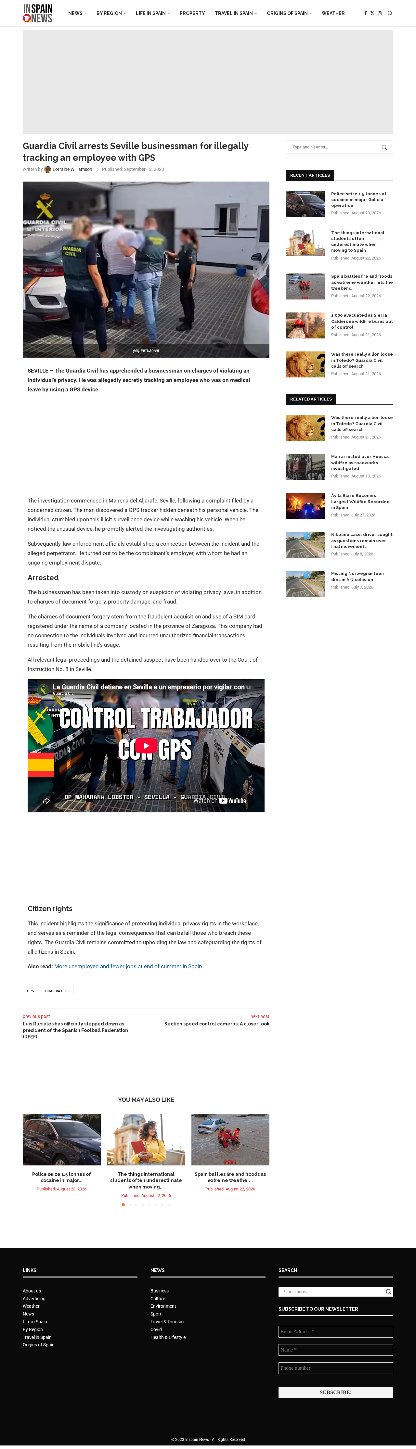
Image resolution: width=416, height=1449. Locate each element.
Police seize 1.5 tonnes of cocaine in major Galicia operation (358, 199)
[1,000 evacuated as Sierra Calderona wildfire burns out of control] (305, 325)
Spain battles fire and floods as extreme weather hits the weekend (362, 282)
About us (32, 1290)
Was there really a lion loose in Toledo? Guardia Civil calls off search (362, 360)
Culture (157, 1298)
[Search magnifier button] (388, 1291)
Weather (333, 13)
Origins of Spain (287, 13)
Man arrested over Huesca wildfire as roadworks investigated (360, 462)
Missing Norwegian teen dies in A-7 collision (357, 576)
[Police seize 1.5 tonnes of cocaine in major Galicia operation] (62, 1140)
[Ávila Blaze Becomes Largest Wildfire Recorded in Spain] (305, 506)
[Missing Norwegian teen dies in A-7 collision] (305, 584)
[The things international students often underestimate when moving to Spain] (146, 1140)
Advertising (34, 1298)
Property (192, 13)
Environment (163, 1306)
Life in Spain (151, 13)
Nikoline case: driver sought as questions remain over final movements (362, 540)
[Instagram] (380, 13)
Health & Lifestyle (168, 1337)
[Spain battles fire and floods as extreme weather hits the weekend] (230, 1140)
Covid (156, 1329)
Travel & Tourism (167, 1321)
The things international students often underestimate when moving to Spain (357, 241)
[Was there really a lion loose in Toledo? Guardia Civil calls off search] (305, 364)
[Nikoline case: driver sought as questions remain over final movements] (305, 545)
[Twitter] (372, 13)
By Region (109, 13)
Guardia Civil (57, 991)
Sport (156, 1313)
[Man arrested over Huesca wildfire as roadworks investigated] (305, 467)
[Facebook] (365, 13)
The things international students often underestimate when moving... (146, 1180)
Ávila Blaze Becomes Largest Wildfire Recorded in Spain (360, 501)
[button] (31, 1159)
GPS (30, 991)
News (75, 13)
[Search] (390, 13)
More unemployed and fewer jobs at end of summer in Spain (128, 966)
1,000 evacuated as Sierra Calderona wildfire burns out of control (362, 321)
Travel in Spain (234, 13)
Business (159, 1290)
